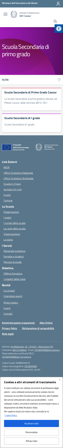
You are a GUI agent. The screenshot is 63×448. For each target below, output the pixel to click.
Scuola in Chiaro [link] (12, 184)
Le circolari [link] (9, 291)
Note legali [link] (8, 334)
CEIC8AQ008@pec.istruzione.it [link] (16, 356)
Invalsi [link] (7, 195)
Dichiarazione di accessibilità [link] (38, 328)
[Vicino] (60, 380)
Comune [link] (8, 200)
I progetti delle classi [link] (15, 279)
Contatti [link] (8, 314)
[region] (31, 412)
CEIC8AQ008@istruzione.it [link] (47, 350)
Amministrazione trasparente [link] (18, 323)
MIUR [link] (7, 167)
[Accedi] (58, 4)
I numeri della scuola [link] (15, 223)
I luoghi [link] (7, 217)
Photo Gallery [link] (11, 303)
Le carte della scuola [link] (15, 228)
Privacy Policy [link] (9, 328)
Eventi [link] (7, 308)
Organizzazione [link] (12, 234)
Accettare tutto (31, 423)
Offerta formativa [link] (13, 273)
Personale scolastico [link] (14, 251)
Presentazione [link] (11, 212)
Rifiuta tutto (31, 441)
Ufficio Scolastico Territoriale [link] (18, 178)
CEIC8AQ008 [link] (30, 366)
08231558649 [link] (19, 350)
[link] (59, 28)
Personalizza (31, 432)
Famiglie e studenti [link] (14, 256)
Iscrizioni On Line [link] (13, 189)
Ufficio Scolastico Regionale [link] (18, 173)
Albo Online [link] (46, 323)
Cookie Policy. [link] (11, 415)
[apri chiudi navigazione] (5, 14)
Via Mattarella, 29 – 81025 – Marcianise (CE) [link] (31, 346)
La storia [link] (8, 240)
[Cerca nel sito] (55, 22)
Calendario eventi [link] (13, 296)
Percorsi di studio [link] (12, 262)
